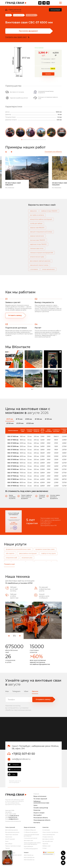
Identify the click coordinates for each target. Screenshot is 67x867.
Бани (6, 841)
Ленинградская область (42, 820)
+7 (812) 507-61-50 (12, 817)
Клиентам (37, 810)
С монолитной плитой (30, 838)
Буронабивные (28, 846)
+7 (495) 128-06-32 (14, 815)
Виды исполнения (40, 796)
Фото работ (38, 815)
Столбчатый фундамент (31, 848)
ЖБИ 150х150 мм (28, 855)
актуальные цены (27, 557)
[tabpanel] (33, 620)
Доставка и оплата (48, 839)
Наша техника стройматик (50, 832)
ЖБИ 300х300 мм (29, 859)
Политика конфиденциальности (13, 821)
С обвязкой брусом (30, 830)
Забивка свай (46, 846)
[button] (21, 139)
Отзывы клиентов (47, 837)
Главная (8, 15)
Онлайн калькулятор (41, 808)
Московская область (41, 817)
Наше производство (48, 834)
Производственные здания (13, 855)
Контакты (37, 822)
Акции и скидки (39, 813)
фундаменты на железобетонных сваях (18, 549)
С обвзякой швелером (30, 832)
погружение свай (11, 557)
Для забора (8, 843)
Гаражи (7, 848)
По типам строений (40, 799)
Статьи (44, 848)
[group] (10, 132)
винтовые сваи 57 (18, 15)
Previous (6, 151)
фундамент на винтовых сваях (45, 549)
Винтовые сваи (28, 840)
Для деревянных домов (12, 832)
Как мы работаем (47, 841)
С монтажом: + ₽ (49, 59)
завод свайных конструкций (28, 553)
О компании (46, 830)
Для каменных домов (11, 830)
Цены (35, 805)
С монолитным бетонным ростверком (31, 835)
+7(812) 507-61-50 (14, 10)
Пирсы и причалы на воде (13, 846)
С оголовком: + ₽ (49, 62)
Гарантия (45, 843)
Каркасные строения (11, 834)
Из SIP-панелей (10, 839)
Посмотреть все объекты (53, 151)
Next (11, 151)
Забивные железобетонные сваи (41, 802)
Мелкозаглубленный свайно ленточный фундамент (32, 843)
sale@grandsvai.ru (21, 759)
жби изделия (10, 553)
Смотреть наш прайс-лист (16, 37)
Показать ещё (9, 564)
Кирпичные (8, 837)
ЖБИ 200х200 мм (29, 857)
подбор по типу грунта (48, 553)
